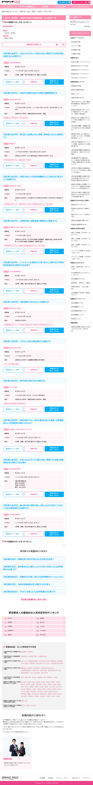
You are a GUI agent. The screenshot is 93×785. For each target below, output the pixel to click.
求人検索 (45, 6)
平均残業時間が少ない (47, 668)
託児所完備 (44, 672)
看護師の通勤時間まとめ (79, 224)
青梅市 (39, 689)
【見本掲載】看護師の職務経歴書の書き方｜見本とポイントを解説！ (80, 152)
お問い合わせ (76, 778)
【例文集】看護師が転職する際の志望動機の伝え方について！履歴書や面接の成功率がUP (80, 178)
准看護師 (30, 651)
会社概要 (42, 778)
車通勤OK (37, 668)
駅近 (59, 670)
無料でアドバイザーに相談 (80, 2)
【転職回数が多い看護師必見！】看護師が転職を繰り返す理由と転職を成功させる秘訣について (81, 161)
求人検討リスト (63, 2)
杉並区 (54, 684)
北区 (22, 686)
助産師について (76, 319)
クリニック (24, 661)
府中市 (44, 689)
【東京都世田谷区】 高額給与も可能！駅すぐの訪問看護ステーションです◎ (33, 577)
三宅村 (53, 696)
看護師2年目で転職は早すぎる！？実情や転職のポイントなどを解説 (81, 120)
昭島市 (49, 689)
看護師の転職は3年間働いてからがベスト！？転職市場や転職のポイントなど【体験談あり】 (81, 186)
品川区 (23, 684)
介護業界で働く (76, 54)
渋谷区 (44, 684)
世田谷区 (38, 684)
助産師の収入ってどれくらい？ (80, 74)
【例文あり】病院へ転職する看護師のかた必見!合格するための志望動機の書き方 (80, 194)
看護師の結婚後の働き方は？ (80, 220)
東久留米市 (35, 693)
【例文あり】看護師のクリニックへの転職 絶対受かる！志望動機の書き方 (80, 144)
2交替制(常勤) (32, 656)
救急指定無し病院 (44, 661)
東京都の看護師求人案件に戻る (34, 599)
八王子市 (58, 686)
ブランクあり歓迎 (35, 672)
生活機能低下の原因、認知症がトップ (80, 294)
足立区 (42, 686)
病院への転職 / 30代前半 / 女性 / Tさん (80, 234)
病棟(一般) (28, 677)
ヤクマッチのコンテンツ (81, 6)
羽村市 (60, 693)
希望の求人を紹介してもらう (54, 82)
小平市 (23, 691)
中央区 (29, 682)
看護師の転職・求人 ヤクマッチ (10, 11)
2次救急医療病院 (33, 661)
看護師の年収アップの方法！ (80, 66)
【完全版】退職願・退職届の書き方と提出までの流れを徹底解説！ (81, 128)
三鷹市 (34, 689)
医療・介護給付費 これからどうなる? (80, 268)
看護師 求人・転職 (25, 11)
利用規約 (50, 778)
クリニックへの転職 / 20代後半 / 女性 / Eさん (81, 252)
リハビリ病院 (24, 663)
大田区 (33, 684)
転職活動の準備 (76, 86)
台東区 (48, 682)
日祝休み (30, 668)
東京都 (33, 11)
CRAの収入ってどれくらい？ (79, 78)
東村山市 (33, 691)
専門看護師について (77, 307)
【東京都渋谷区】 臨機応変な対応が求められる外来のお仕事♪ (28, 559)
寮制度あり (36, 670)
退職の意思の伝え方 (77, 98)
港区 (33, 682)
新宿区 (38, 682)
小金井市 (39, 11)
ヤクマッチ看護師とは (27, 6)
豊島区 (59, 684)
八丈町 (58, 696)
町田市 (59, 689)
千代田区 (23, 682)
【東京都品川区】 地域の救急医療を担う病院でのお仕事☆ (26, 584)
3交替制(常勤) (42, 656)
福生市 (51, 691)
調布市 (54, 689)
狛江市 (56, 691)
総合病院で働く (76, 42)
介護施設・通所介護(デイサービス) (39, 663)
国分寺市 (40, 691)
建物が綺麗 (43, 670)
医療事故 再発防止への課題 (80, 283)
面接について (75, 94)
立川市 (23, 689)
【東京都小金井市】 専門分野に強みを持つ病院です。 (24, 381)
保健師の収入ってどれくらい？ (80, 70)
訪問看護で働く (76, 50)
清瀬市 (29, 693)
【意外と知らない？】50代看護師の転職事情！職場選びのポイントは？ (80, 104)
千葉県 (28, 705)
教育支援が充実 (52, 670)
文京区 (43, 682)
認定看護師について (77, 303)
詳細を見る (34, 82)
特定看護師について (77, 315)
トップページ (8, 6)
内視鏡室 (39, 677)
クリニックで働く (76, 46)
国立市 (46, 691)
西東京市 (31, 696)
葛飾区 (47, 686)
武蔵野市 (28, 689)
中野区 (49, 684)
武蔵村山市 (43, 693)
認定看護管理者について (79, 311)
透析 (44, 677)
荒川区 (27, 686)
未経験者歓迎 (25, 672)
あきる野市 (24, 696)
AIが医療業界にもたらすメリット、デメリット (80, 274)
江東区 (58, 682)
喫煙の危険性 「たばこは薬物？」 (80, 288)
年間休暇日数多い (26, 670)
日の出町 (42, 696)
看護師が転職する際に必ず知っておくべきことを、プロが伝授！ (81, 329)
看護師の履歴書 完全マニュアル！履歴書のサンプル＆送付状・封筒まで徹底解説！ (80, 112)
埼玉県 (23, 705)
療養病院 (53, 661)
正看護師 (23, 651)
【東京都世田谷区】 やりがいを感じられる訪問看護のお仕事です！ (29, 592)
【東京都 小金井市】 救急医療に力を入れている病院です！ (26, 302)
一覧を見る (86, 26)
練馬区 (37, 686)
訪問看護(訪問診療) (57, 663)
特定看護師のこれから (78, 279)
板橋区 (32, 686)
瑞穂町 (37, 696)
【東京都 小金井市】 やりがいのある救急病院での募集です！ (27, 341)
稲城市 (55, 693)
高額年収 (23, 668)
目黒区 (28, 684)
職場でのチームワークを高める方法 (80, 215)
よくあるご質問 (60, 6)
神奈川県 (33, 705)
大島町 (48, 696)
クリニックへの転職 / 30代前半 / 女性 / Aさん (81, 258)
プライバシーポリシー (62, 778)
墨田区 (53, 682)
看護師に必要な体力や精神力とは (80, 209)
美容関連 (49, 677)
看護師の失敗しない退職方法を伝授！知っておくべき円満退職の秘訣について (80, 136)
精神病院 (60, 661)
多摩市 (50, 693)
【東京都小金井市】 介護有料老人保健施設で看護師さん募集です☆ (30, 221)
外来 (22, 677)
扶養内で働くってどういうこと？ (80, 62)
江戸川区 (52, 686)
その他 (55, 677)
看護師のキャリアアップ (78, 204)
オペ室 (34, 677)
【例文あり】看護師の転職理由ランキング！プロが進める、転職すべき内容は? (80, 170)
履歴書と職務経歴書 (77, 90)
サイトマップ (86, 778)
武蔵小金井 (24, 700)
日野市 (28, 691)
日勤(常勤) (24, 656)
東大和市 (23, 693)
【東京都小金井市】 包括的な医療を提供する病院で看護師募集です (30, 93)
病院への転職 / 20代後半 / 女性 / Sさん (80, 240)
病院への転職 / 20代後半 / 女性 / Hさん (80, 246)
